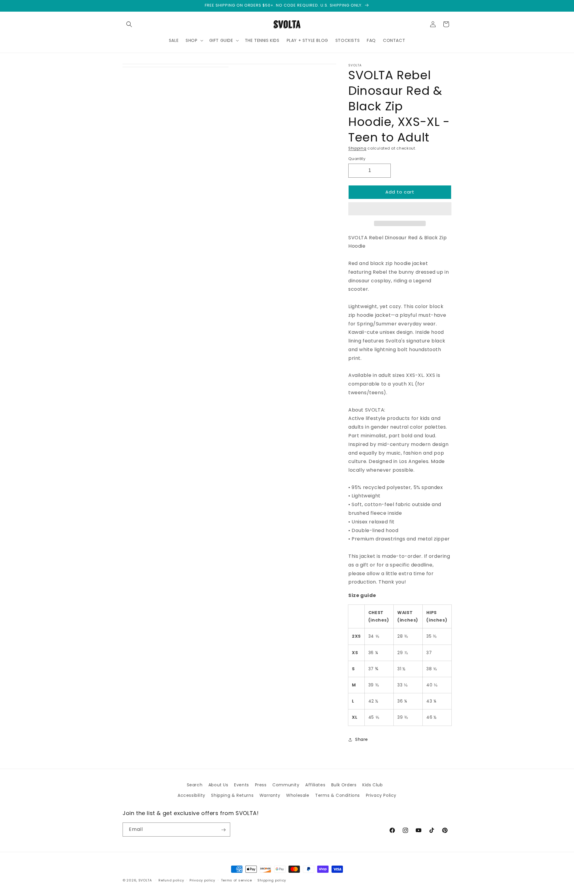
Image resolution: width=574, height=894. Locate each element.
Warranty (269, 795)
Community (285, 785)
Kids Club (372, 785)
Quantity (356, 159)
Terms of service (236, 880)
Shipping (357, 148)
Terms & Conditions (337, 795)
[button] (399, 209)
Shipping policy (271, 880)
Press (261, 785)
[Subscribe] (223, 830)
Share (361, 739)
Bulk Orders (344, 785)
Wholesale (297, 795)
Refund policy (171, 880)
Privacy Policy (381, 795)
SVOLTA (145, 880)
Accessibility (191, 795)
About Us (218, 785)
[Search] (129, 24)
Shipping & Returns (232, 795)
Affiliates (315, 785)
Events (241, 785)
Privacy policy (202, 880)
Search (195, 785)
